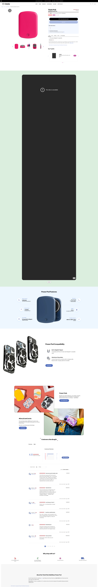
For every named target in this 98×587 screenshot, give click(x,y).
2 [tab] (63, 62)
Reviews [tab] (30, 444)
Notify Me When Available (64, 19)
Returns (58, 35)
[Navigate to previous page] (43, 546)
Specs (52, 35)
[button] (50, 454)
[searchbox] (32, 467)
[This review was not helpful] (68, 498)
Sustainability (63, 35)
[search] (90, 3)
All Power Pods (64, 400)
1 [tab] (62, 62)
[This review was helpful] (66, 508)
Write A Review (65, 457)
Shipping (55, 35)
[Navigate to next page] (54, 546)
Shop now (49, 365)
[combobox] (42, 467)
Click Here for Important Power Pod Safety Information (20, 585)
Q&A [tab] (35, 444)
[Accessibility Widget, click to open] (1, 1)
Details (49, 35)
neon (42, 578)
